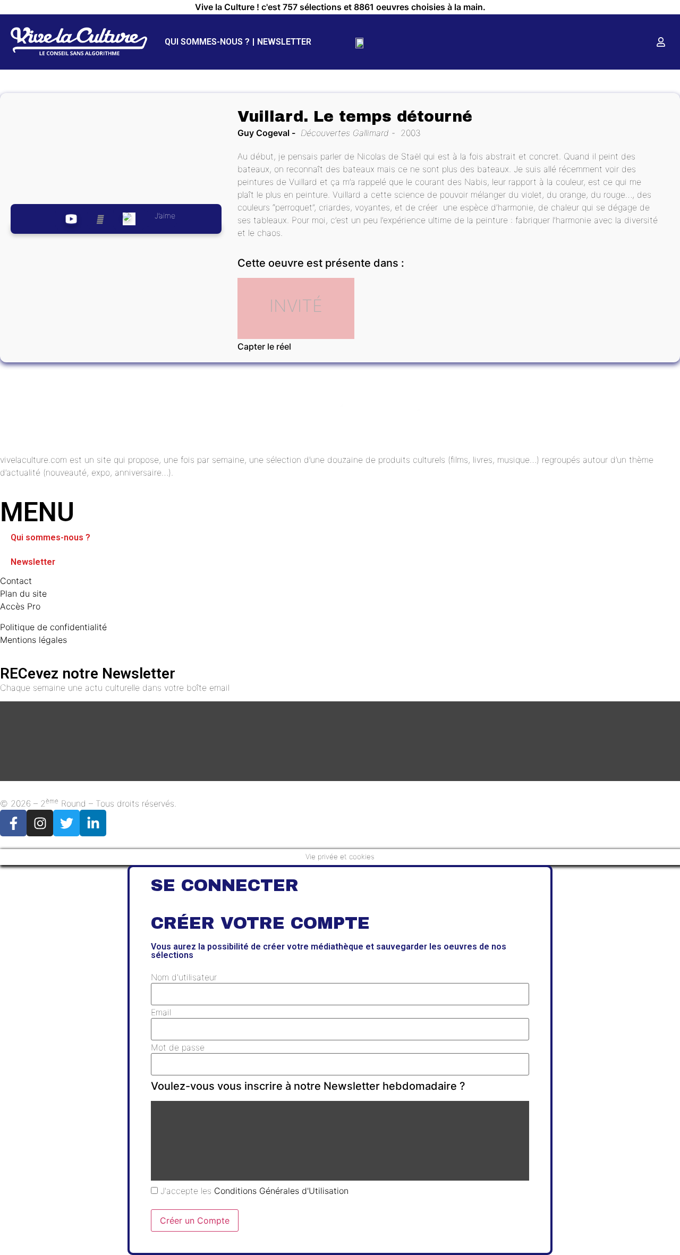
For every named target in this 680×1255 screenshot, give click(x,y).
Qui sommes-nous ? (207, 42)
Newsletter (284, 42)
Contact (16, 580)
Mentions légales (33, 639)
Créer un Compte (195, 1220)
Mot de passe (178, 1047)
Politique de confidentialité (53, 627)
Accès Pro (20, 606)
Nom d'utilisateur (184, 977)
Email (161, 1012)
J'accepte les (253, 1190)
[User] (660, 42)
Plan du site (23, 593)
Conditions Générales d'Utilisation (281, 1190)
